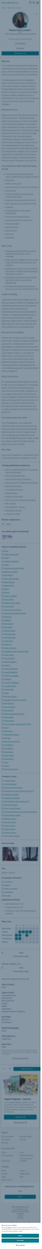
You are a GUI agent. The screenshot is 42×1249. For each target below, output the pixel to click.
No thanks (20, 1240)
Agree (20, 1236)
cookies (8, 1227)
